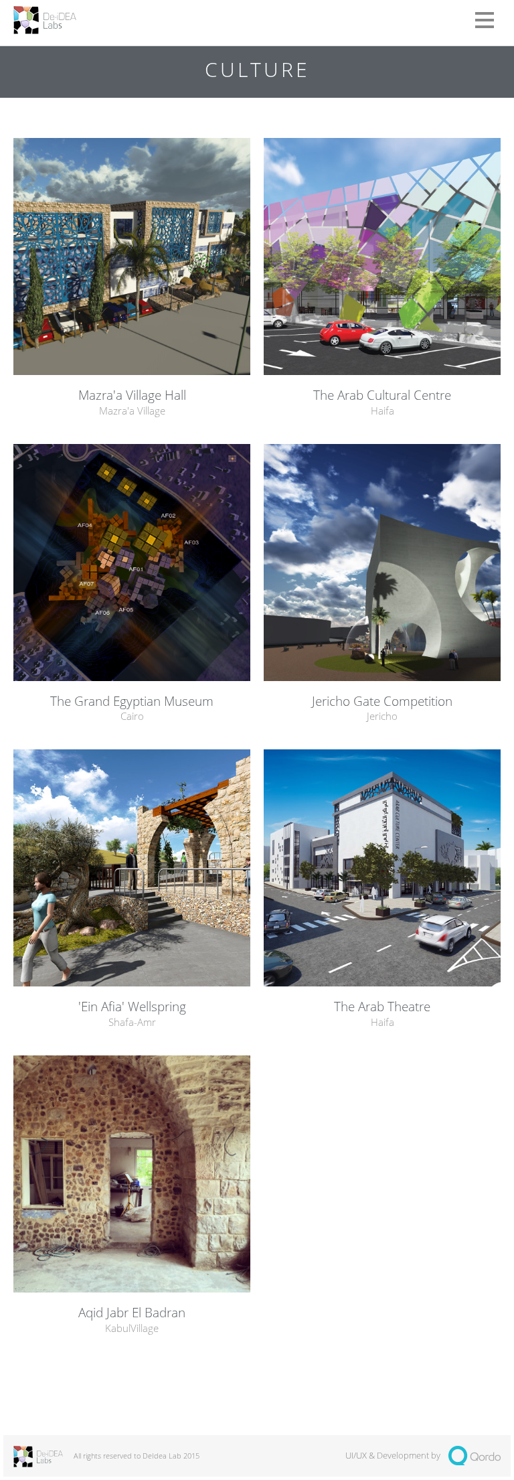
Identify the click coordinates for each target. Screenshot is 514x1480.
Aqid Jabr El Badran (131, 1313)
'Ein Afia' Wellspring (132, 1006)
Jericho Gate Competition (382, 701)
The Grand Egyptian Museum (131, 701)
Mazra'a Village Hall (132, 395)
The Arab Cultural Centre (382, 395)
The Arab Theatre (382, 1006)
